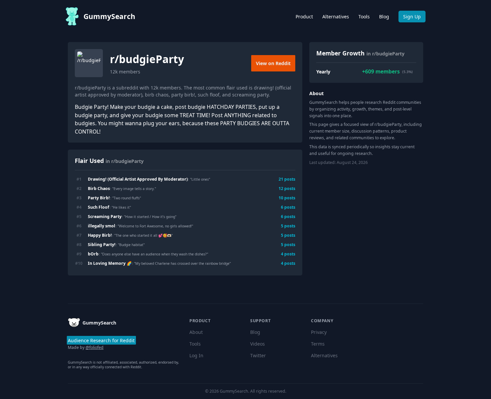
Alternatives (335, 16)
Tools (364, 16)
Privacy (319, 332)
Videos (257, 344)
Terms (318, 344)
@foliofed (95, 347)
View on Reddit (273, 63)
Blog (384, 16)
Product (304, 16)
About (196, 332)
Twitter (258, 355)
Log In (196, 355)
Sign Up (412, 16)
